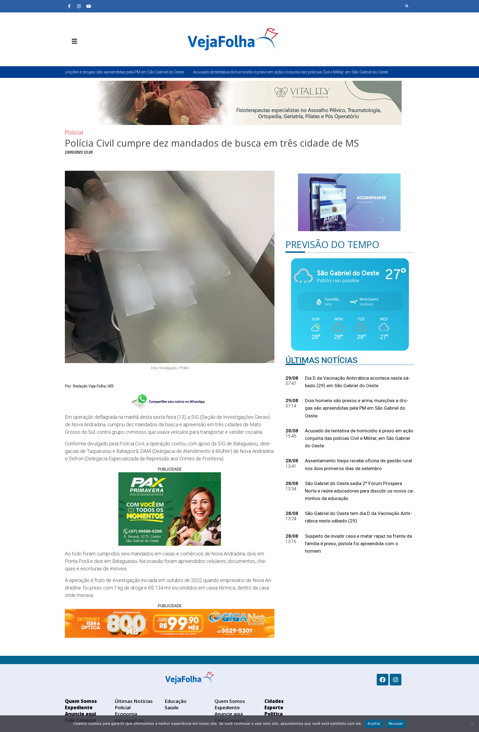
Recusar (396, 723)
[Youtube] (88, 6)
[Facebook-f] (69, 6)
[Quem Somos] (69, 54)
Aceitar (374, 723)
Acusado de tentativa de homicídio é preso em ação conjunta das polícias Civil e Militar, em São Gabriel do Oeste (237, 72)
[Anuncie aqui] (85, 54)
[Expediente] (77, 54)
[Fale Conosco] (94, 54)
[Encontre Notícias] (407, 6)
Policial (74, 132)
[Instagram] (79, 6)
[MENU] (73, 41)
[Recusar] (472, 723)
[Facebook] (382, 679)
